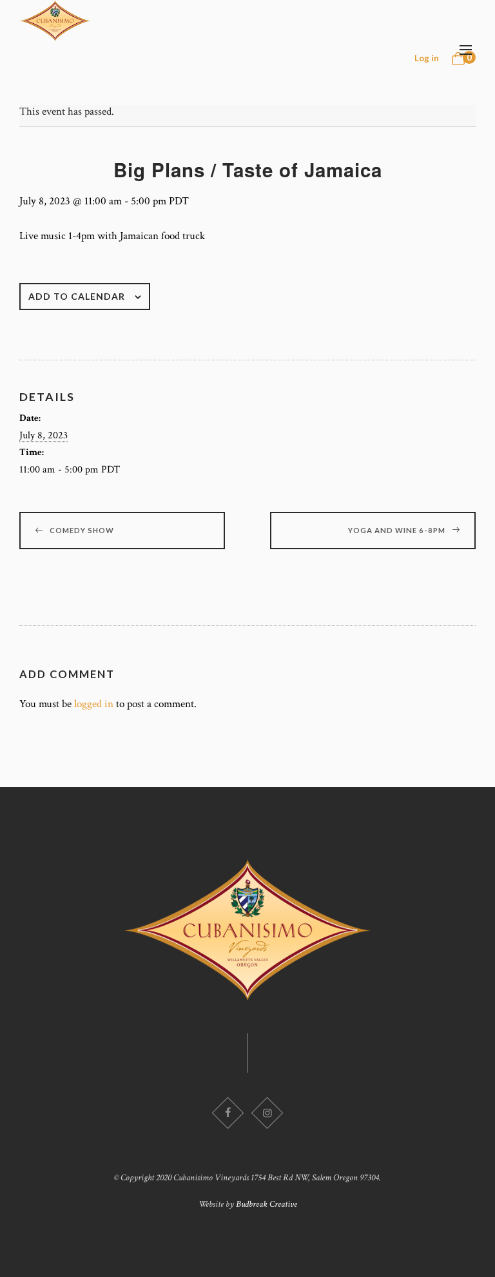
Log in (426, 58)
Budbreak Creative (266, 1204)
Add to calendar (76, 296)
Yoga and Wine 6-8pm (396, 530)
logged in (93, 704)
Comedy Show (82, 530)
